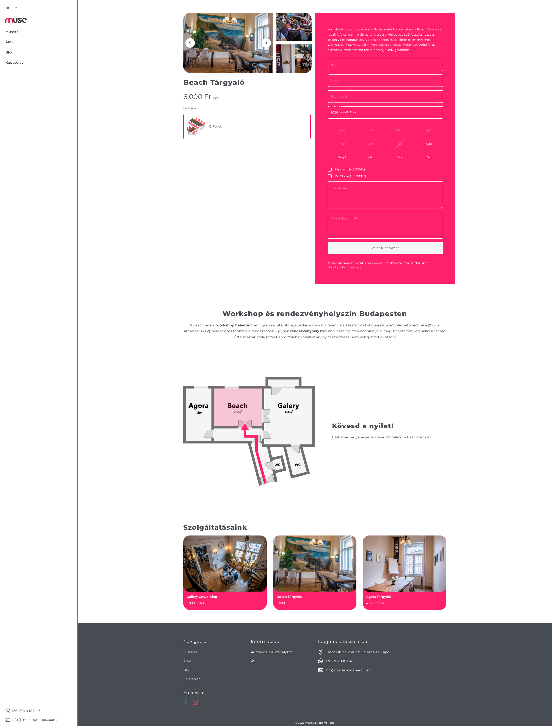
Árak (187, 661)
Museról (190, 652)
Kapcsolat (191, 679)
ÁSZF (255, 661)
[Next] (266, 43)
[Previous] (190, 43)
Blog (187, 670)
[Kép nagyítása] (228, 43)
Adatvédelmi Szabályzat (271, 652)
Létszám (189, 108)
